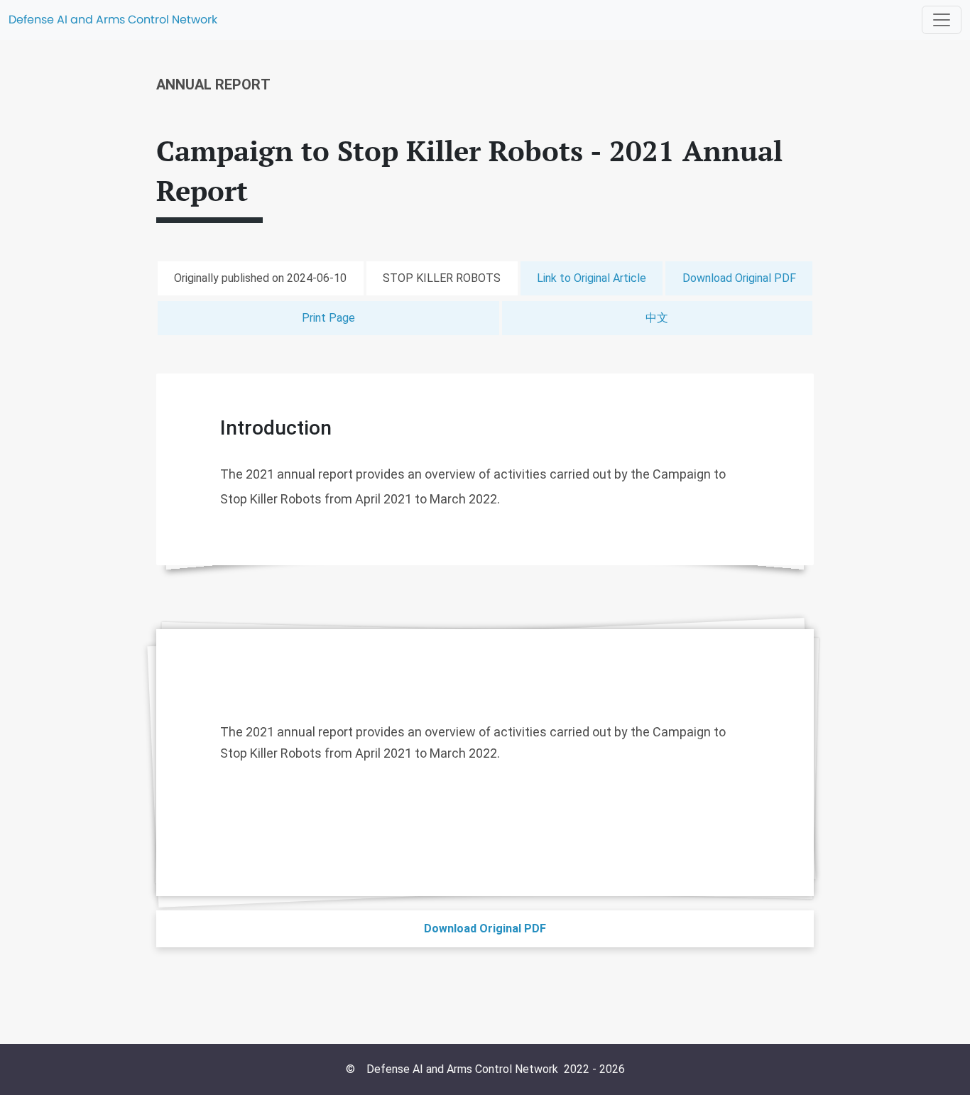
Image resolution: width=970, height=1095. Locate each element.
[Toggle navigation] (941, 20)
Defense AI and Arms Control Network (113, 19)
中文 (656, 318)
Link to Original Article (591, 278)
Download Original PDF (739, 278)
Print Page (328, 318)
